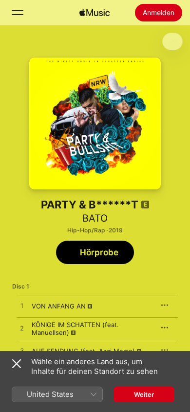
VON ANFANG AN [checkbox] (59, 306)
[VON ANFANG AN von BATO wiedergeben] (22, 306)
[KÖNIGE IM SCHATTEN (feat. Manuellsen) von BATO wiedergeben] (22, 328)
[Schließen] (16, 363)
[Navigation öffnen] (17, 12)
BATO (95, 218)
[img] (94, 12)
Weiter (144, 394)
